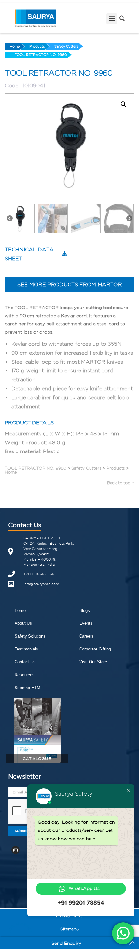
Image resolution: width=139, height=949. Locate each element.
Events (85, 623)
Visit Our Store (93, 662)
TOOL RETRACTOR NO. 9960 (41, 55)
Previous (9, 218)
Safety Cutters (66, 46)
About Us (23, 623)
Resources (25, 674)
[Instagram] (15, 850)
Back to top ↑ (120, 482)
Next (129, 218)
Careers (86, 636)
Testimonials (26, 649)
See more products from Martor (69, 284)
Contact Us (25, 662)
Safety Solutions (30, 636)
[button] (111, 18)
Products (37, 46)
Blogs (84, 610)
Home (15, 46)
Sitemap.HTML (29, 687)
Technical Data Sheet (29, 253)
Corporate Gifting (95, 649)
